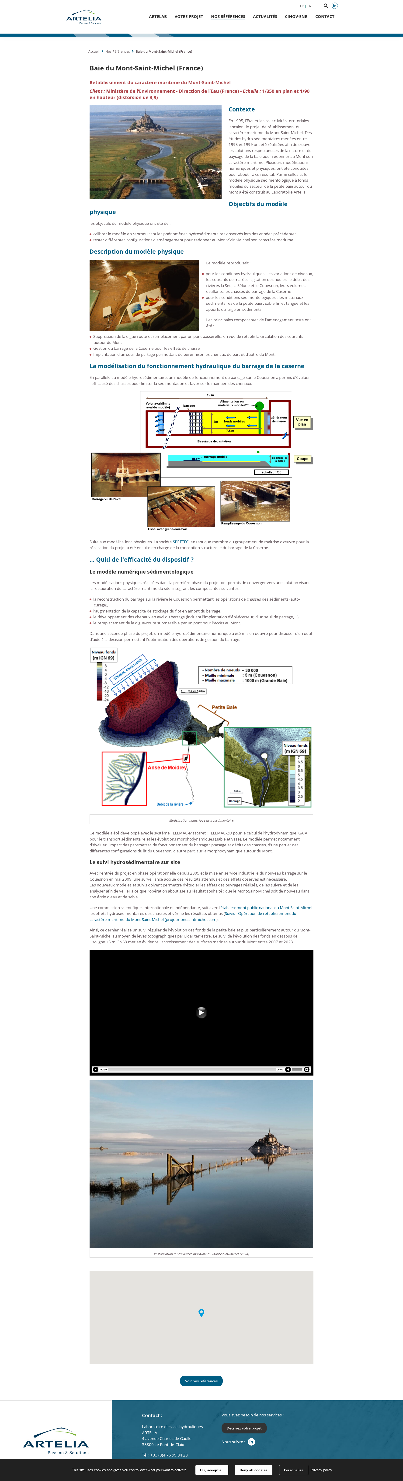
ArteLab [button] (158, 16)
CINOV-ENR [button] (296, 16)
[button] (201, 1313)
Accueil (94, 51)
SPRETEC (181, 541)
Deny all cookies (254, 1470)
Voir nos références (201, 1381)
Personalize (294, 1470)
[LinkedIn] (335, 6)
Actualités (265, 16)
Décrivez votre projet (244, 1428)
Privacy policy (321, 1470)
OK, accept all (212, 1470)
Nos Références (228, 16)
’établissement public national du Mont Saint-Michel (266, 907)
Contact (324, 16)
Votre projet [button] (189, 16)
